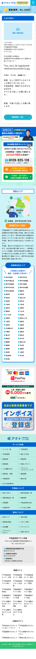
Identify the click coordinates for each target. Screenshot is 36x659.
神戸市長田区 (10, 291)
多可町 (22, 345)
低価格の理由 (7, 522)
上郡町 (22, 352)
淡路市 (22, 325)
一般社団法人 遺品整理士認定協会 (13, 561)
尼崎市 (22, 294)
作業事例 (5, 503)
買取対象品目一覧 (8, 498)
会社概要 (5, 527)
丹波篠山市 (9, 328)
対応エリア (6, 517)
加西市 (22, 321)
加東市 (22, 332)
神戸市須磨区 (10, 284)
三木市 (22, 311)
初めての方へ (7, 493)
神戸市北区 (23, 277)
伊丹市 (22, 301)
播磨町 (8, 342)
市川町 (22, 355)
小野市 (8, 321)
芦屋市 (22, 308)
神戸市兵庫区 (24, 287)
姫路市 (22, 291)
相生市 (22, 335)
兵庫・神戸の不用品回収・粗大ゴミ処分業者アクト (21, 644)
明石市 (8, 298)
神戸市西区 (9, 277)
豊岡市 (8, 311)
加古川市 (23, 298)
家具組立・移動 (7, 474)
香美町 (22, 349)
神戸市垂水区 (10, 281)
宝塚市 (8, 301)
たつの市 (8, 315)
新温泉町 (8, 355)
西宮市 (8, 294)
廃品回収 (5, 459)
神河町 (8, 359)
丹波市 (22, 315)
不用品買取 (6, 454)
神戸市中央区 (10, 287)
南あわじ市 (23, 318)
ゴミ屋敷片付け (7, 469)
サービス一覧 (7, 449)
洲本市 (8, 325)
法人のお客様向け (8, 483)
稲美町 (8, 345)
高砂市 (8, 308)
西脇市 (22, 328)
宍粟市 (8, 332)
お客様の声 (6, 507)
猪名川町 (23, 342)
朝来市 (8, 338)
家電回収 (5, 464)
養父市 (8, 335)
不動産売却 (6, 479)
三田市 (22, 304)
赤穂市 (8, 318)
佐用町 (8, 352)
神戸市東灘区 (24, 281)
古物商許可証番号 (11, 554)
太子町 (22, 338)
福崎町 (8, 349)
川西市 (8, 304)
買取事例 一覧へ (18, 117)
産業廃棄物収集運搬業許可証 (14, 549)
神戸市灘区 (23, 284)
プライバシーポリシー (7, 532)
